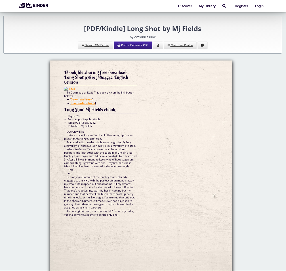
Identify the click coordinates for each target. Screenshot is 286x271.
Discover (185, 6)
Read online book (83, 103)
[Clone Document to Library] (203, 45)
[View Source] (158, 45)
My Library (207, 6)
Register (241, 6)
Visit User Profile (181, 45)
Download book (81, 99)
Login (259, 6)
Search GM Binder (97, 45)
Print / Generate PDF (134, 45)
